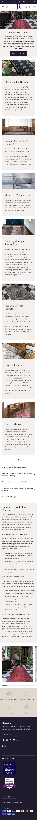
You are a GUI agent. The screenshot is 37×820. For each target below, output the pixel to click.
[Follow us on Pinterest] (10, 740)
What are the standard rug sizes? (14, 482)
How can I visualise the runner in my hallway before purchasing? (17, 474)
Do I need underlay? (9, 497)
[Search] (7, 7)
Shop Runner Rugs (18, 53)
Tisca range (18, 378)
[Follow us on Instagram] (7, 740)
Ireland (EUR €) (8, 797)
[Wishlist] (26, 7)
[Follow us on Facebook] (3, 740)
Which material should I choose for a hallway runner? (17, 489)
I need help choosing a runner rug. (14, 467)
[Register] (31, 734)
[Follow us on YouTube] (14, 740)
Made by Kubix (17, 802)
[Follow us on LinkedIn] (17, 740)
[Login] (30, 7)
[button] (18, 746)
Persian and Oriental (11, 316)
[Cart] (34, 7)
